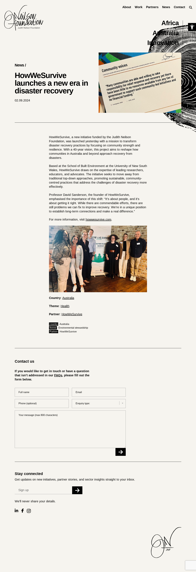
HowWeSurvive (72, 314)
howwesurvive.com (98, 219)
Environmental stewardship (73, 327)
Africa (170, 23)
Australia (166, 33)
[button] (192, 27)
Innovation (163, 42)
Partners (152, 7)
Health (65, 306)
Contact (179, 7)
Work (138, 7)
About (126, 7)
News (166, 7)
